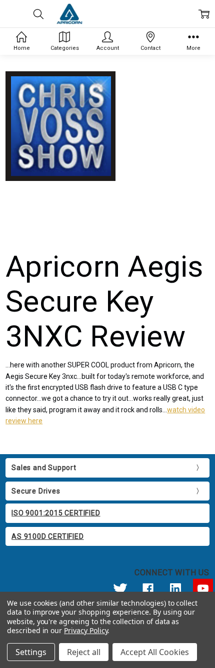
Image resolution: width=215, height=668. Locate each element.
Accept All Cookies (154, 652)
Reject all (83, 652)
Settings (31, 652)
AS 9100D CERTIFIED (48, 536)
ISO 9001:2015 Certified (56, 513)
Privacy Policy (86, 630)
